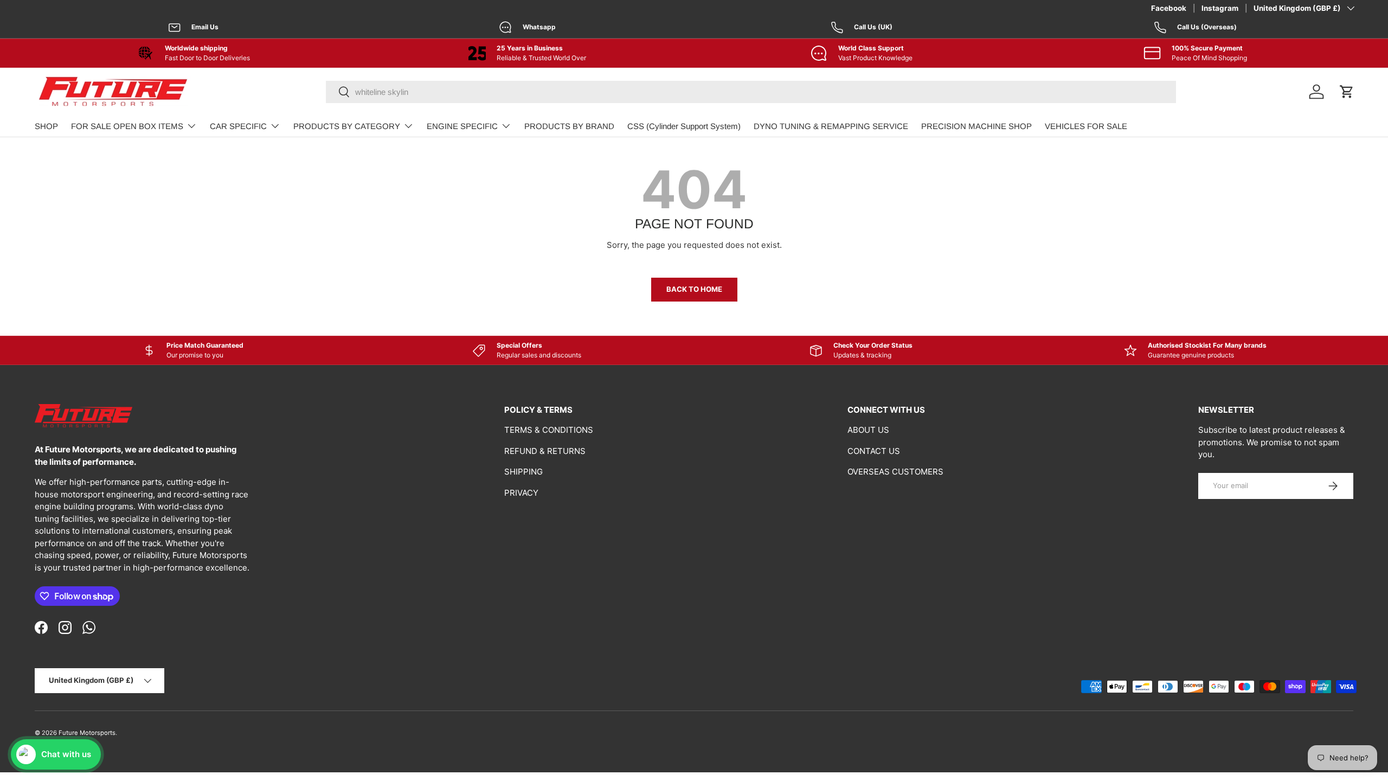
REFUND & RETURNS (545, 451)
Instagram (1219, 8)
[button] (1347, 92)
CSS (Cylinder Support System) (684, 126)
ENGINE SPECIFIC (462, 126)
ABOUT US (868, 430)
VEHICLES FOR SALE (1086, 126)
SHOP (46, 126)
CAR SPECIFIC (238, 126)
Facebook (1168, 8)
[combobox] (751, 92)
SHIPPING (523, 471)
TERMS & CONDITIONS (548, 430)
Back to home (694, 289)
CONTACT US (873, 451)
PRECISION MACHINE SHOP (976, 126)
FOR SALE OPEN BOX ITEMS (127, 126)
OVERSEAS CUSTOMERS (895, 471)
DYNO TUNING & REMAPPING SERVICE (831, 126)
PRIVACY (521, 493)
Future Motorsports (87, 733)
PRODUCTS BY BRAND (569, 126)
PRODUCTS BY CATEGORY (346, 126)
